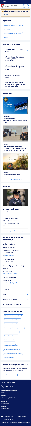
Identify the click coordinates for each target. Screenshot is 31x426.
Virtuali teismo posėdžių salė (11, 349)
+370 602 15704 (5, 409)
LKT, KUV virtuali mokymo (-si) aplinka (13, 315)
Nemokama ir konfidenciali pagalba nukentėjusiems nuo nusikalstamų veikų (15, 84)
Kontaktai (6, 290)
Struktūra (6, 294)
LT (26, 1)
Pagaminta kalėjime (9, 357)
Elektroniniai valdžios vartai (10, 336)
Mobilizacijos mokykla (9, 340)
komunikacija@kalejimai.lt (10, 283)
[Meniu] (28, 6)
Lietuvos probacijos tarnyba (11, 324)
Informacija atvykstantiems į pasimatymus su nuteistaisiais (14, 58)
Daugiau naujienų (14, 179)
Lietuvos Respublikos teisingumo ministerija (14, 328)
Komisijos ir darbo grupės (12, 304)
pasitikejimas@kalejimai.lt (10, 273)
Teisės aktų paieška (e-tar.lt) (11, 332)
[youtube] (6, 386)
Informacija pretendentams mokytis (13, 33)
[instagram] (11, 386)
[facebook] (2, 386)
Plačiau (6, 14)
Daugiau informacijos (14, 231)
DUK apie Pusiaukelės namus (12, 76)
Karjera (6, 37)
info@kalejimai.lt (10, 255)
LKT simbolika (7, 29)
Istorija (21, 25)
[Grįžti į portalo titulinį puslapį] (3, 2)
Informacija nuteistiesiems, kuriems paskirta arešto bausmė (14, 68)
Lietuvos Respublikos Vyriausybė (12, 320)
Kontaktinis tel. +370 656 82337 (14, 50)
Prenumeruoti (10, 375)
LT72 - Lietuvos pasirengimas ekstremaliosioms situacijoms (11, 344)
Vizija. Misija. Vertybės (9, 25)
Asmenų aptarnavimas (10, 299)
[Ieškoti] (24, 6)
